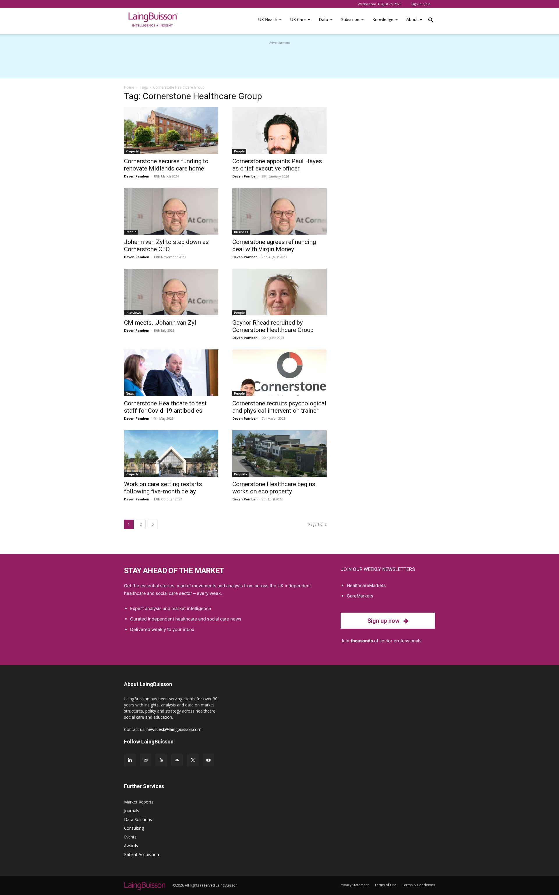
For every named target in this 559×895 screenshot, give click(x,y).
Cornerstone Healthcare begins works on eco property (273, 488)
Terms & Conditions (418, 884)
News (130, 393)
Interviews (133, 313)
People (239, 151)
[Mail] (145, 760)
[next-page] (153, 524)
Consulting (134, 828)
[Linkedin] (130, 760)
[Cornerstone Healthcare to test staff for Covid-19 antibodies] (171, 372)
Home (129, 87)
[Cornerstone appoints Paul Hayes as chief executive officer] (279, 130)
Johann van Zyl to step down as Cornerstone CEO (166, 245)
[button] (431, 21)
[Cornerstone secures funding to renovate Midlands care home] (171, 130)
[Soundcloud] (177, 760)
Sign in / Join (420, 4)
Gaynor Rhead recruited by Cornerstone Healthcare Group (273, 326)
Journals (131, 810)
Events (130, 837)
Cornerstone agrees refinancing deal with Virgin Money (274, 245)
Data (323, 19)
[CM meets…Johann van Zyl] (171, 292)
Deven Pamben (136, 176)
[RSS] (161, 760)
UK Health (267, 19)
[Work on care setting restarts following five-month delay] (171, 453)
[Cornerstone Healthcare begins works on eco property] (279, 453)
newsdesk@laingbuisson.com (173, 729)
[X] (193, 760)
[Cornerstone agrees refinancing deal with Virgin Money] (279, 211)
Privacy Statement (354, 884)
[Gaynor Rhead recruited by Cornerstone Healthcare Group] (279, 292)
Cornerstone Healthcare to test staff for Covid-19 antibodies (165, 407)
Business (241, 232)
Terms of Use (385, 884)
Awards (131, 845)
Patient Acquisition (141, 854)
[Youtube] (208, 760)
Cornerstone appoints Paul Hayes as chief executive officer (277, 165)
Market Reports (138, 802)
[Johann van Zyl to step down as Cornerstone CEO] (171, 211)
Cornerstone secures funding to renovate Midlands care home (166, 165)
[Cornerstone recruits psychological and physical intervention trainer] (279, 372)
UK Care (298, 19)
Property (132, 151)
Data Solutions (138, 819)
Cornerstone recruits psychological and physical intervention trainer (279, 407)
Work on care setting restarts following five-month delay (163, 488)
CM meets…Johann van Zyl (160, 322)
